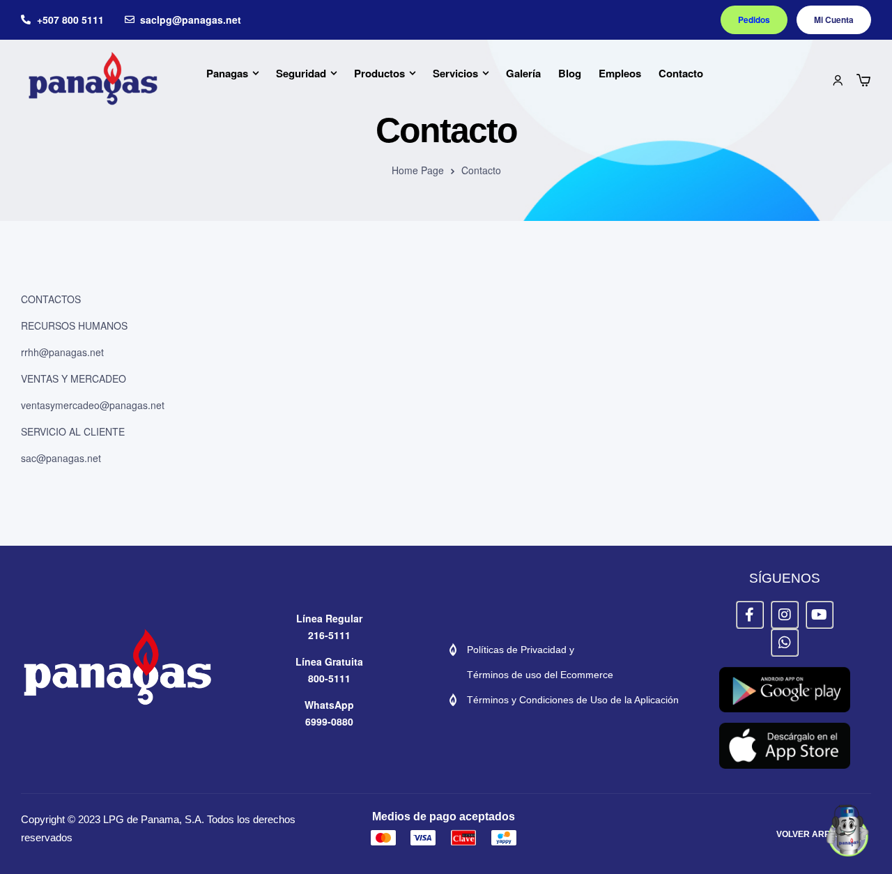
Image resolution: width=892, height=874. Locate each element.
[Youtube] (819, 615)
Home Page (418, 170)
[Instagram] (785, 615)
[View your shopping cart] (863, 80)
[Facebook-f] (750, 615)
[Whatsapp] (785, 643)
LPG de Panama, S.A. (153, 819)
